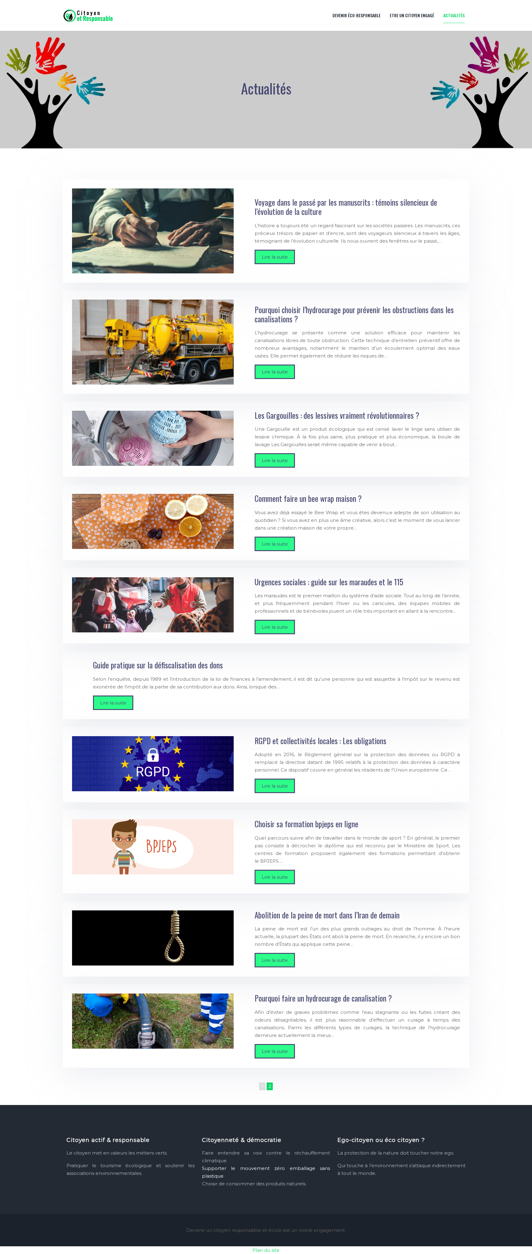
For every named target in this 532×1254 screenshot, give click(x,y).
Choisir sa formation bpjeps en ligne (306, 823)
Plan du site (266, 1250)
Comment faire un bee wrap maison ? (308, 498)
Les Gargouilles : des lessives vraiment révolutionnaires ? (337, 415)
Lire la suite (275, 257)
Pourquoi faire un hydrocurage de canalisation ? (323, 998)
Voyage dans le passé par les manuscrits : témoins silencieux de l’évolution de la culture (346, 206)
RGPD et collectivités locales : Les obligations (320, 740)
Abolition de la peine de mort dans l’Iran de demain (327, 915)
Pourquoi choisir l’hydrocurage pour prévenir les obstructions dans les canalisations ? (354, 314)
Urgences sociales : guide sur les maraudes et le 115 (329, 581)
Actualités (454, 15)
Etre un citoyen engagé (412, 15)
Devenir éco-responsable (356, 15)
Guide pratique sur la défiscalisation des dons (158, 665)
